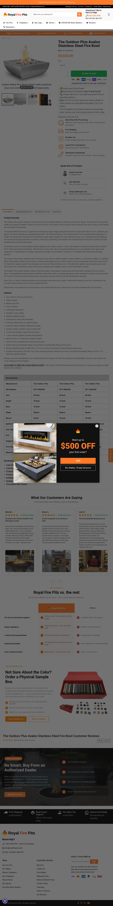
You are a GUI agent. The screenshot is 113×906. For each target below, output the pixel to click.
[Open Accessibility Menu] (5, 901)
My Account (107, 6)
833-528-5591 (94, 15)
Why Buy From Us (71, 6)
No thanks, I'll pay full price (78, 467)
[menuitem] (8, 23)
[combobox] (56, 14)
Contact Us (88, 6)
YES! (78, 460)
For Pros (81, 6)
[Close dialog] (96, 426)
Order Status (98, 6)
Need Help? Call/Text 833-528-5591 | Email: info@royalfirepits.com (24, 6)
